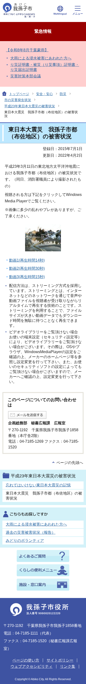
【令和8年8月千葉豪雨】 (27, 50)
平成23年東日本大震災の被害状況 (29, 106)
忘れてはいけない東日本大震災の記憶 (38, 485)
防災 (63, 94)
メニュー (77, 13)
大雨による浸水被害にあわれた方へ (40, 58)
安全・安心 (44, 94)
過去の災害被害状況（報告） (30, 532)
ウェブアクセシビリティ (32, 666)
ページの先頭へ (69, 463)
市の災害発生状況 (17, 100)
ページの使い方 (25, 660)
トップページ (19, 94)
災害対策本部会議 (25, 76)
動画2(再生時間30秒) (27, 268)
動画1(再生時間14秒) (27, 260)
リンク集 (67, 666)
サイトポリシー (60, 660)
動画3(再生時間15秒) (27, 277)
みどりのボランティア (25, 541)
